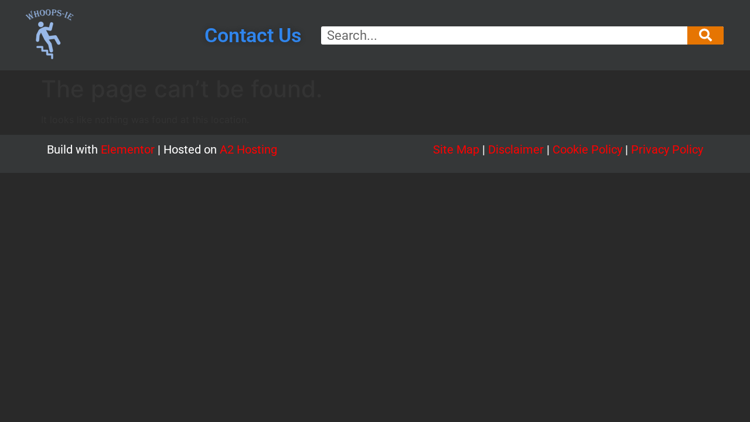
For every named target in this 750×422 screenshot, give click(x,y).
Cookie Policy (587, 149)
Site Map (457, 149)
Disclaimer (516, 149)
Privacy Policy (667, 149)
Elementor (128, 149)
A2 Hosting (248, 149)
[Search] (705, 35)
